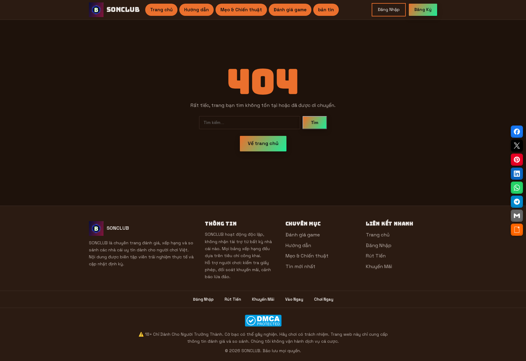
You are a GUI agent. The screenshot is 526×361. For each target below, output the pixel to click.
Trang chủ (161, 9)
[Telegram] (517, 202)
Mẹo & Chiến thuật (241, 9)
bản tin (326, 9)
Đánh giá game (290, 9)
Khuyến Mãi (379, 266)
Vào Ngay (294, 299)
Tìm (314, 122)
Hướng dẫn (196, 9)
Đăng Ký (423, 9)
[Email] (517, 216)
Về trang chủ (263, 143)
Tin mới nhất (300, 266)
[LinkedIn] (517, 174)
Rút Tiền (376, 256)
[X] (517, 146)
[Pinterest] (517, 160)
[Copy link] (517, 230)
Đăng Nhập (389, 9)
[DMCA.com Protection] (263, 321)
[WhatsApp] (517, 188)
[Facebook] (517, 132)
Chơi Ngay (323, 299)
